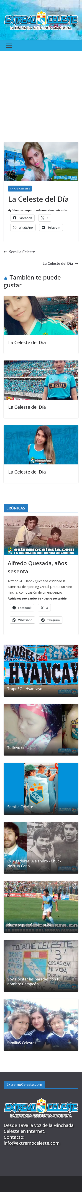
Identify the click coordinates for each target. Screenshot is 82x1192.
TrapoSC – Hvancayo (24, 688)
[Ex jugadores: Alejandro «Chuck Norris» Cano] (41, 848)
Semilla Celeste (22, 251)
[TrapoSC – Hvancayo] (41, 671)
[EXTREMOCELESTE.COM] (41, 1096)
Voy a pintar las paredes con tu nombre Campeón (34, 981)
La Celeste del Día (58, 263)
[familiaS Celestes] (41, 1025)
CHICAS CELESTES (20, 188)
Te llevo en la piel (21, 747)
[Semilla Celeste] (41, 789)
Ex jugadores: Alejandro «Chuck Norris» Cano (34, 863)
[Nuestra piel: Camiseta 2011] (41, 907)
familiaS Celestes (21, 1043)
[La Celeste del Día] (41, 299)
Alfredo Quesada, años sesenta (37, 567)
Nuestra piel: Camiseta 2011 (31, 924)
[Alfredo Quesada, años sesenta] (41, 535)
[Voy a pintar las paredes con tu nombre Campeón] (41, 966)
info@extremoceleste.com (32, 1143)
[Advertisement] (41, 94)
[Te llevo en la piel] (41, 730)
